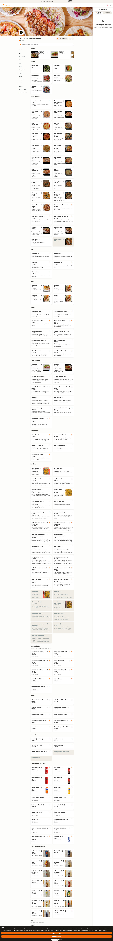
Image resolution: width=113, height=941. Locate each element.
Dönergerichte (22, 69)
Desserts (20, 86)
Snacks (20, 83)
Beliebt (20, 50)
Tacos (20, 63)
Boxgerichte (21, 73)
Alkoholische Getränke (24, 93)
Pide (20, 59)
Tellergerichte (22, 79)
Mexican (20, 76)
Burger (20, 66)
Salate (20, 53)
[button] (5, 5)
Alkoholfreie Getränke (23, 89)
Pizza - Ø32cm (22, 56)
